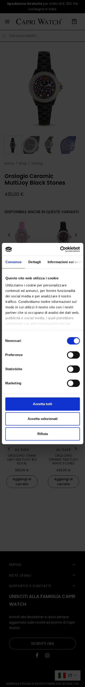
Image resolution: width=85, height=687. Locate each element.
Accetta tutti (42, 404)
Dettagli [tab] (34, 262)
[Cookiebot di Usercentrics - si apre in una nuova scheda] (60, 249)
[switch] (73, 355)
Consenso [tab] (13, 262)
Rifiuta (42, 434)
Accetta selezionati (43, 419)
